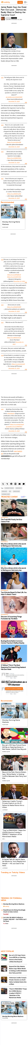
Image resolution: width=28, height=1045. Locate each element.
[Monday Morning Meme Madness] (13, 211)
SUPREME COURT (6, 494)
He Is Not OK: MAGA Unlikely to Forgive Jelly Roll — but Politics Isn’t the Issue (15, 919)
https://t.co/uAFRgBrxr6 (14, 275)
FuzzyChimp (5, 227)
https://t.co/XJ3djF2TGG (14, 277)
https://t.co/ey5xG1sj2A (18, 364)
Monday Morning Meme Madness (13, 904)
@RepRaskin (10, 413)
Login (20, 2)
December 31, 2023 (14, 101)
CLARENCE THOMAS (9, 488)
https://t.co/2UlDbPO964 (14, 158)
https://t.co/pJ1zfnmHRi (14, 142)
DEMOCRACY (19, 488)
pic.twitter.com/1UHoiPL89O (14, 97)
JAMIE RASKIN (16, 491)
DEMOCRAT (4, 491)
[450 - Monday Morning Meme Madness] (14, 1008)
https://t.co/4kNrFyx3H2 (14, 194)
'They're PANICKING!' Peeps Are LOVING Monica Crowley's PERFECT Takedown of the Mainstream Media (18, 993)
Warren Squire (6, 751)
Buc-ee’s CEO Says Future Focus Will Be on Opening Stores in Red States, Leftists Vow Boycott (14, 747)
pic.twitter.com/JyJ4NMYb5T (14, 426)
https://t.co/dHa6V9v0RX (14, 307)
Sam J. (3, 839)
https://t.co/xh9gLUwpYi (17, 424)
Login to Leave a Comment (14, 688)
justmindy (8, 18)
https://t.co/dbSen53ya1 (14, 337)
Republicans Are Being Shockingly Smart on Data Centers (14, 911)
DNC (10, 491)
